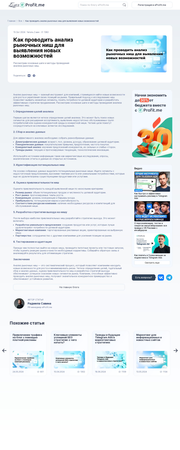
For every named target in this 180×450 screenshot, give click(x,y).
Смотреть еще (152, 262)
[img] (161, 277)
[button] (152, 182)
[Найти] (124, 5)
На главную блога (69, 287)
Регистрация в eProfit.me (152, 5)
